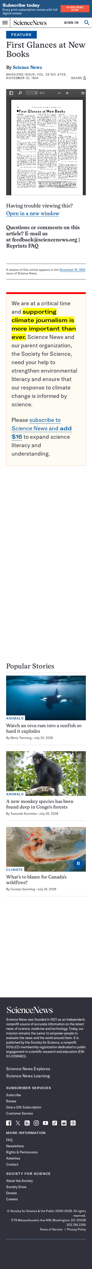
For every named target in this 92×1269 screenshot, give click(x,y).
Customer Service (19, 1113)
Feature (21, 34)
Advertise (13, 1158)
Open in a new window (32, 213)
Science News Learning (28, 1075)
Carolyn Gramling (22, 889)
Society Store (16, 1187)
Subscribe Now (74, 8)
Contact (12, 1164)
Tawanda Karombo (23, 813)
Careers (12, 1199)
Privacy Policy (76, 1229)
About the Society (19, 1181)
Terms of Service (51, 1229)
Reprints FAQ (22, 246)
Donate (11, 1193)
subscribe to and (42, 428)
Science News (27, 68)
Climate (14, 870)
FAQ (9, 1140)
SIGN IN (71, 23)
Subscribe (13, 1095)
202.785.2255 (76, 1225)
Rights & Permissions (22, 1152)
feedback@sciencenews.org (44, 240)
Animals (15, 718)
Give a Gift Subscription (23, 1107)
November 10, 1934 (72, 270)
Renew (11, 1101)
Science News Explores (28, 1068)
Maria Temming (21, 738)
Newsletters (15, 1146)
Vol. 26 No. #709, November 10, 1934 (36, 76)
